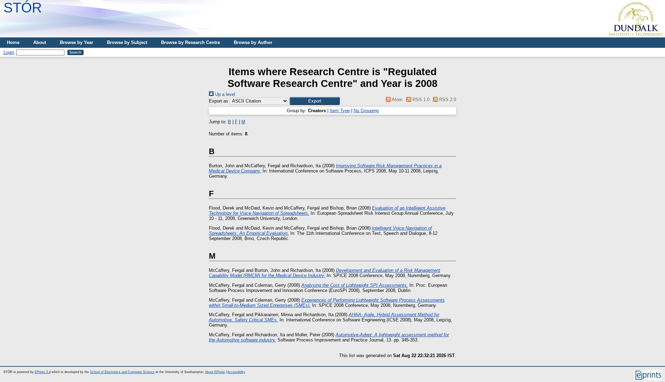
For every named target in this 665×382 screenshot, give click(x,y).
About (39, 42)
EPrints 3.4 (43, 372)
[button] (315, 101)
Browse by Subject (127, 42)
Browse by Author (253, 42)
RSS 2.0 (447, 99)
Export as (218, 101)
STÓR (22, 7)
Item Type (340, 110)
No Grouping (366, 110)
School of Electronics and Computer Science (122, 372)
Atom (396, 99)
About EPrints (215, 372)
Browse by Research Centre (190, 42)
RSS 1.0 (420, 99)
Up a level (224, 94)
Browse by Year (76, 42)
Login (8, 52)
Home (13, 42)
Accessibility (236, 372)
